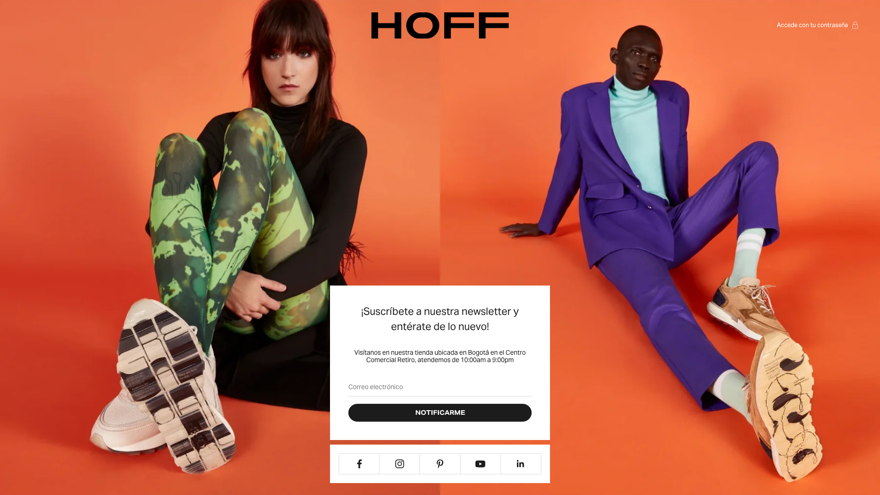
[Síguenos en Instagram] (399, 464)
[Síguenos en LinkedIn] (521, 464)
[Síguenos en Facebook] (359, 464)
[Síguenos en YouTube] (480, 464)
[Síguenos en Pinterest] (440, 464)
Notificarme (440, 413)
